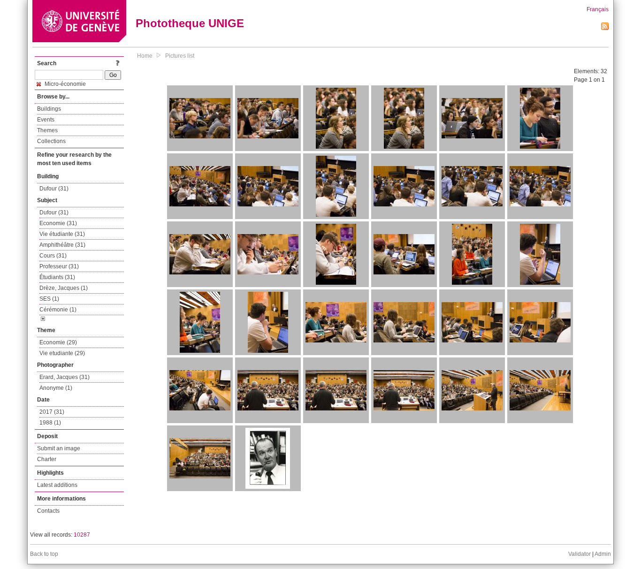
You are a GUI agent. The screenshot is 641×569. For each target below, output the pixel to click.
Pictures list (179, 56)
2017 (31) (51, 412)
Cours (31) (53, 255)
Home (145, 56)
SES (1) (49, 299)
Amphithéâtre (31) (62, 245)
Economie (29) (58, 342)
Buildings (49, 109)
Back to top (44, 554)
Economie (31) (58, 223)
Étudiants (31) (57, 277)
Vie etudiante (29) (62, 353)
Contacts (48, 511)
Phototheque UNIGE (190, 23)
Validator (579, 554)
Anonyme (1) (55, 388)
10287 (82, 534)
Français (598, 9)
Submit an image (58, 448)
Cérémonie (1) (57, 309)
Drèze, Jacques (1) (63, 288)
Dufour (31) (54, 188)
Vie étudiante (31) (62, 234)
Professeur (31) (59, 266)
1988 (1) (50, 422)
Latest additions (57, 485)
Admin (603, 554)
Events (45, 119)
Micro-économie (64, 84)
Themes (47, 130)
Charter (46, 459)
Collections (51, 141)
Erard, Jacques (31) (64, 377)
